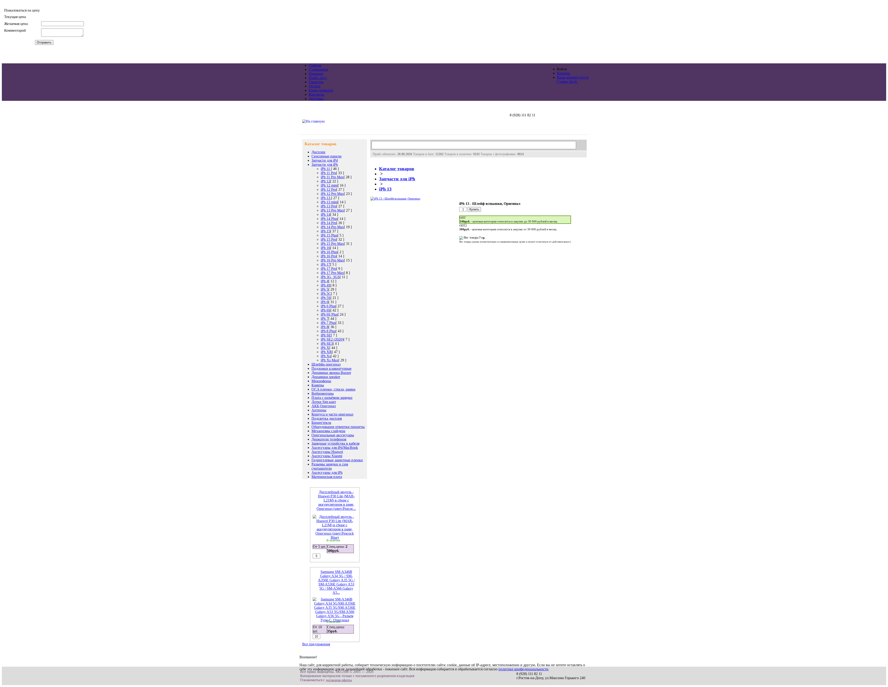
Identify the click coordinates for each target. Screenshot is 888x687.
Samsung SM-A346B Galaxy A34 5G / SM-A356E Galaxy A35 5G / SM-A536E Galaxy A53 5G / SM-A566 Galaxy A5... (336, 582)
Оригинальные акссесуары (332, 435)
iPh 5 (324, 289)
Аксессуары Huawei (327, 452)
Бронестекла (321, 423)
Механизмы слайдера (328, 431)
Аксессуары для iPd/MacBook (334, 448)
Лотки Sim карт (323, 402)
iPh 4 (324, 281)
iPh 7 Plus (328, 323)
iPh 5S (325, 298)
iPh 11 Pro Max (332, 177)
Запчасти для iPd (324, 160)
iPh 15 (325, 231)
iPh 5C (326, 294)
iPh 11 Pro (328, 173)
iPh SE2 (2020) (332, 339)
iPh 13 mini (329, 202)
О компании (318, 69)
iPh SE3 (327, 343)
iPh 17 (325, 264)
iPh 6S (325, 310)
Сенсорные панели (326, 156)
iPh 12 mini (329, 185)
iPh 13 (326, 198)
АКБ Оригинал (323, 406)
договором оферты (339, 680)
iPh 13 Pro (328, 206)
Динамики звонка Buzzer (331, 373)
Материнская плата (326, 477)
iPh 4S (325, 285)
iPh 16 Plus (329, 252)
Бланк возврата (321, 90)
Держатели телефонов (328, 439)
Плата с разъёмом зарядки (331, 398)
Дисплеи (318, 152)
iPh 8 (324, 327)
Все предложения (316, 644)
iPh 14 (325, 214)
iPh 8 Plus (328, 331)
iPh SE (326, 335)
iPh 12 (325, 181)
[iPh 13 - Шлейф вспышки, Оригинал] (395, 198)
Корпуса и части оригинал (332, 414)
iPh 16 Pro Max (332, 260)
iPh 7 (324, 318)
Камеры (317, 385)
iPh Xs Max (329, 360)
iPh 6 (324, 302)
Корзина (563, 73)
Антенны (318, 410)
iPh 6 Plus (328, 306)
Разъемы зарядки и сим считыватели (329, 466)
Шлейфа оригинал (326, 364)
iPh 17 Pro (328, 269)
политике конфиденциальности (523, 669)
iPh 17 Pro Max (332, 273)
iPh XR (326, 352)
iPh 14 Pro (328, 223)
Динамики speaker (325, 377)
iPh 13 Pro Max (332, 210)
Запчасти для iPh (324, 164)
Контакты (316, 94)
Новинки (316, 74)
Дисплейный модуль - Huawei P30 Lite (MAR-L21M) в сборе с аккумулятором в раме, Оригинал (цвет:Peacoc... (336, 500)
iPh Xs (326, 356)
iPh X (325, 348)
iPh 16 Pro (328, 256)
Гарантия (316, 82)
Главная (315, 65)
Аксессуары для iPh (326, 472)
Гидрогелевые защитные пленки (337, 460)
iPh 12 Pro (328, 189)
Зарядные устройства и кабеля (335, 443)
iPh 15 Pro (328, 239)
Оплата (314, 86)
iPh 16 (325, 248)
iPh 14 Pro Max (332, 227)
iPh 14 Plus (329, 219)
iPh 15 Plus (329, 235)
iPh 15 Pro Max (332, 244)
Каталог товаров (396, 168)
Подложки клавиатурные (331, 368)
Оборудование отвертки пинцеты (338, 427)
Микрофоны (321, 381)
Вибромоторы (322, 393)
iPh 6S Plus (329, 314)
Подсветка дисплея (326, 418)
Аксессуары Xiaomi (326, 456)
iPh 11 (326, 169)
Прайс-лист (318, 78)
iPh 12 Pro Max (332, 194)
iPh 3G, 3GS (330, 277)
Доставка (316, 99)
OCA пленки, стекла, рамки (333, 389)
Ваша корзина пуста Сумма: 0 (573, 79)
